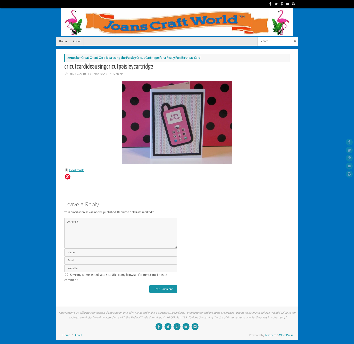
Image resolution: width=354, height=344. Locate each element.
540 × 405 (108, 74)
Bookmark (76, 170)
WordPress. (286, 335)
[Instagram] (293, 4)
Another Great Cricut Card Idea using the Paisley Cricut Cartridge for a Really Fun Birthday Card (134, 58)
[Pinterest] (281, 4)
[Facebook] (270, 4)
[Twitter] (276, 4)
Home (66, 335)
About (79, 335)
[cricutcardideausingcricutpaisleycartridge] (177, 122)
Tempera (270, 335)
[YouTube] (287, 4)
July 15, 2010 (77, 74)
